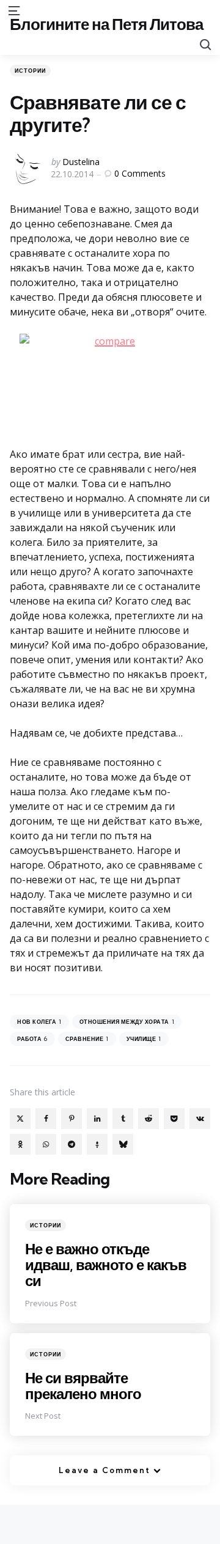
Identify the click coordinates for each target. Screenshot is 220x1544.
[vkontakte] (199, 1118)
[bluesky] (122, 1144)
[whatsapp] (45, 1144)
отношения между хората (127, 1022)
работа (32, 1039)
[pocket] (174, 1118)
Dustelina (81, 161)
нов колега (39, 1022)
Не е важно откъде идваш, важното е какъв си (105, 1265)
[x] (20, 1118)
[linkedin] (97, 1118)
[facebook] (45, 1118)
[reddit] (148, 1118)
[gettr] (97, 1144)
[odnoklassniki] (20, 1144)
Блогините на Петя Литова (106, 24)
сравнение (87, 1039)
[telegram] (71, 1144)
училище (144, 1039)
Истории (30, 70)
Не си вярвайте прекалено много (83, 1386)
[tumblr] (122, 1118)
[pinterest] (71, 1118)
